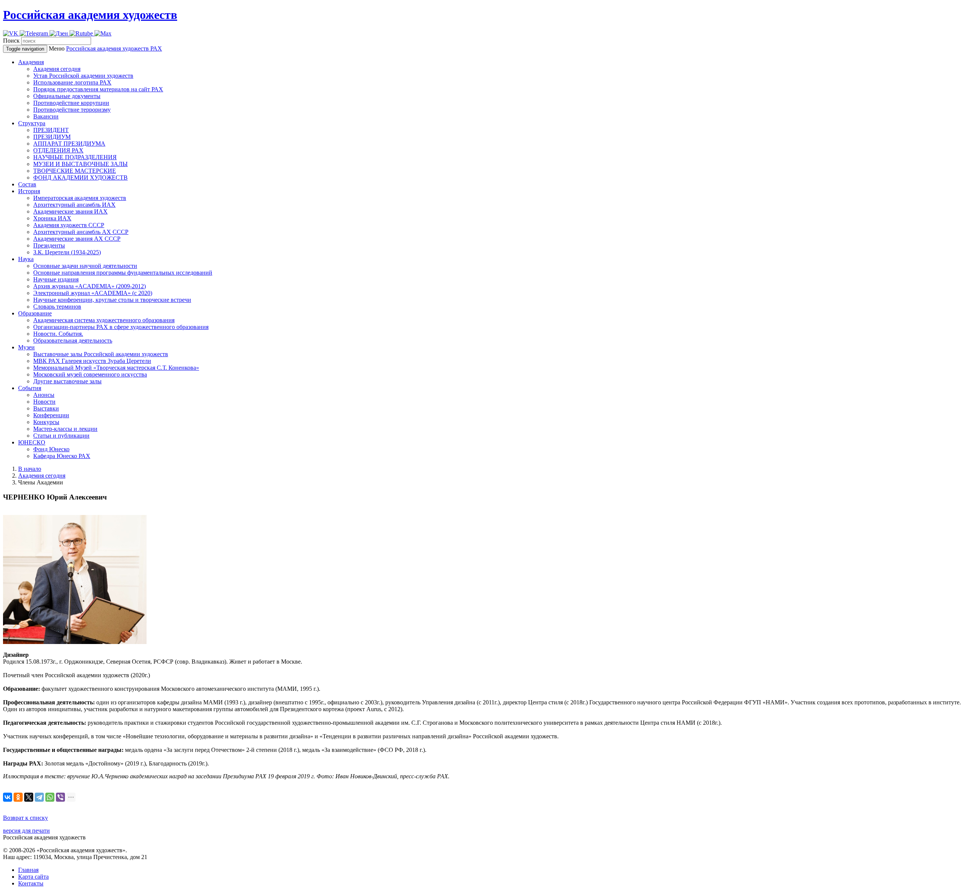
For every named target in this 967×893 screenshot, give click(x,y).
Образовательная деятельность (72, 340)
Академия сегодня (56, 69)
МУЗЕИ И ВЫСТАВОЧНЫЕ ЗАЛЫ (80, 164)
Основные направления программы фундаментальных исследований (122, 272)
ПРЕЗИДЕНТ (51, 130)
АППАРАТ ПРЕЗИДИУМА (69, 143)
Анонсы (43, 395)
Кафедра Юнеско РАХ (61, 456)
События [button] (29, 388)
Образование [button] (35, 313)
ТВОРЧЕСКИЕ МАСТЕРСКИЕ (74, 171)
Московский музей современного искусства (90, 374)
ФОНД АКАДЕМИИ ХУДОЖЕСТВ (80, 177)
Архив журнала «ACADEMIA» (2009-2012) (89, 286)
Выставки (46, 408)
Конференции (51, 415)
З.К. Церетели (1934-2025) (67, 252)
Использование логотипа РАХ (72, 82)
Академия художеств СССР (68, 225)
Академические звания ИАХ (70, 211)
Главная (28, 870)
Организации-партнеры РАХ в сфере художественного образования (121, 327)
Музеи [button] (26, 347)
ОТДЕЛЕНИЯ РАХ (58, 150)
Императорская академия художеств (79, 198)
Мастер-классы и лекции (65, 429)
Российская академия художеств (90, 15)
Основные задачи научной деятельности (85, 266)
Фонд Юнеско (51, 449)
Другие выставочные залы (67, 381)
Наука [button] (26, 259)
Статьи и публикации (61, 435)
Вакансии (46, 116)
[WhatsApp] (49, 797)
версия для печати (26, 830)
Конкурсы (46, 422)
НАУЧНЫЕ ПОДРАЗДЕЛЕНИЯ (75, 157)
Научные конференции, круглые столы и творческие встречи (112, 300)
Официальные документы (66, 96)
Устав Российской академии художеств (83, 75)
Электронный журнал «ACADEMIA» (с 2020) (92, 293)
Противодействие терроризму (72, 109)
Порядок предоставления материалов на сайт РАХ (98, 89)
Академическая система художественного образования (104, 320)
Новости (44, 401)
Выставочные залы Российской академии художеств (100, 354)
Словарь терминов (57, 306)
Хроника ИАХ (52, 218)
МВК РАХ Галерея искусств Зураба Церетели (92, 361)
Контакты (30, 883)
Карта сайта (33, 876)
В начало (29, 469)
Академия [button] (31, 62)
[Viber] (60, 797)
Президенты (49, 245)
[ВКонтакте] (7, 797)
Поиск (11, 40)
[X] (28, 797)
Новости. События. (58, 333)
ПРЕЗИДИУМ (52, 137)
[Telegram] (39, 797)
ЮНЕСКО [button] (31, 442)
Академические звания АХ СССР (76, 238)
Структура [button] (31, 123)
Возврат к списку (25, 818)
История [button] (29, 191)
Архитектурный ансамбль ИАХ (74, 204)
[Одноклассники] (18, 797)
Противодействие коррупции (71, 103)
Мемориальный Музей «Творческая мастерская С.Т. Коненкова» (116, 367)
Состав (27, 184)
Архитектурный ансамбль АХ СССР (80, 232)
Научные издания (56, 279)
